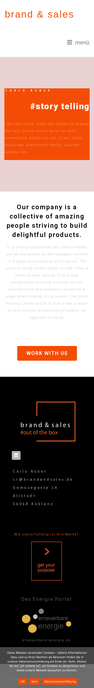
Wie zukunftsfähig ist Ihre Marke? (46, 534)
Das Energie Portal (46, 599)
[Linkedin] (16, 455)
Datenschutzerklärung (47, 674)
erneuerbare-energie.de (46, 640)
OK (23, 681)
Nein (34, 681)
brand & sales (39, 14)
